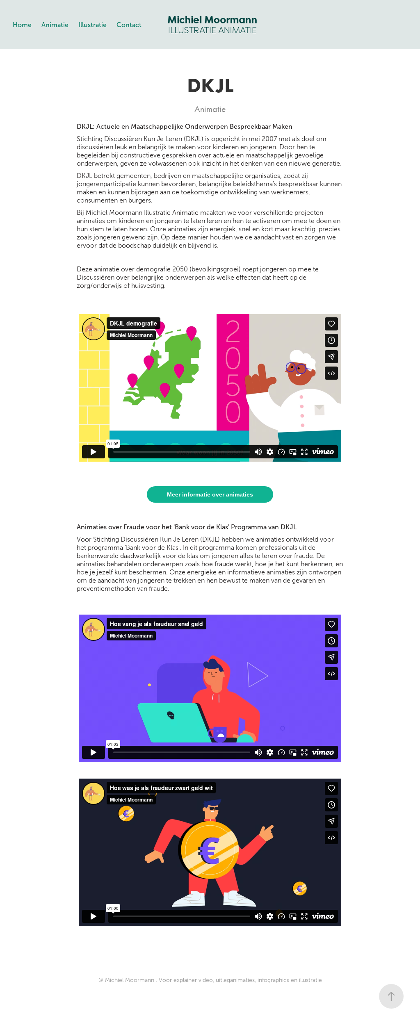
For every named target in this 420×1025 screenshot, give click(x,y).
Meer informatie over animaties (210, 494)
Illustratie (92, 24)
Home (22, 24)
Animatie (54, 24)
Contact (129, 24)
